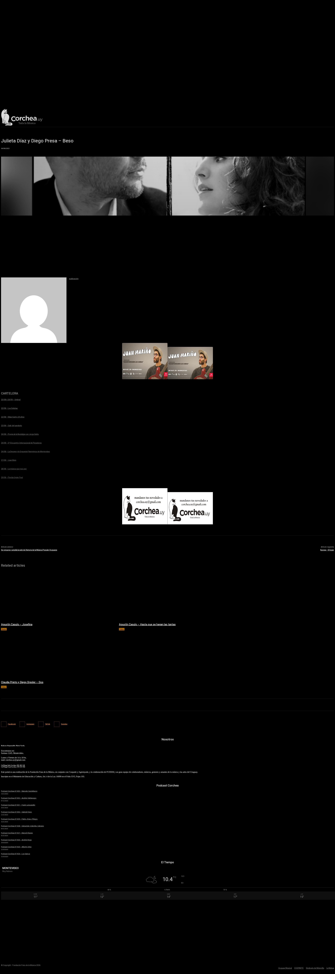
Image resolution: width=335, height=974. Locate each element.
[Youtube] (56, 724)
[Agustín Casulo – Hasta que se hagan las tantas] (175, 596)
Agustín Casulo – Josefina (16, 624)
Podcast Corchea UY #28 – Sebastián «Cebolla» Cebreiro (22, 826)
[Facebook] (3, 724)
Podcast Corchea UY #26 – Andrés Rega (16, 840)
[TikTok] (41, 724)
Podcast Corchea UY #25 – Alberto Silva (16, 847)
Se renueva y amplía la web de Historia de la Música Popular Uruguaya (29, 550)
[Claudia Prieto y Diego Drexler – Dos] (57, 654)
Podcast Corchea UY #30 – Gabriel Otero (16, 812)
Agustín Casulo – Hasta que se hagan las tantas (147, 624)
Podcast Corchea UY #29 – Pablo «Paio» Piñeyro (19, 819)
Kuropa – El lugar (327, 550)
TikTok (47, 724)
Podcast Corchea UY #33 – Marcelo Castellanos (19, 791)
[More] (193, 212)
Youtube (64, 724)
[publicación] (33, 310)
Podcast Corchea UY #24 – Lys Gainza (15, 854)
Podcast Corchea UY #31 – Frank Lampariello (18, 805)
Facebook (12, 724)
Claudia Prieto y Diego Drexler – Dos (22, 682)
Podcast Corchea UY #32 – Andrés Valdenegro (18, 798)
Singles (4, 629)
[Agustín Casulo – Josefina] (57, 596)
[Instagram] (22, 724)
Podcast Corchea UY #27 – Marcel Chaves (17, 833)
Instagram (30, 724)
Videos (122, 629)
